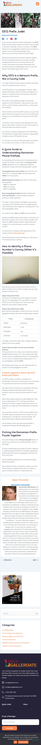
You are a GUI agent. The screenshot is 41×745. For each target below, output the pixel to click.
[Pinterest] (11, 39)
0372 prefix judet (19, 233)
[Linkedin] (16, 39)
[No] (36, 739)
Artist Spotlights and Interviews (12, 636)
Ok (15, 742)
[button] (37, 3)
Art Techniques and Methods (12, 633)
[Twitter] (7, 39)
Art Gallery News (7, 630)
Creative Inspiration (9, 640)
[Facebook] (3, 39)
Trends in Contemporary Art (11, 646)
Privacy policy (23, 742)
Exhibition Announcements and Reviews (15, 643)
